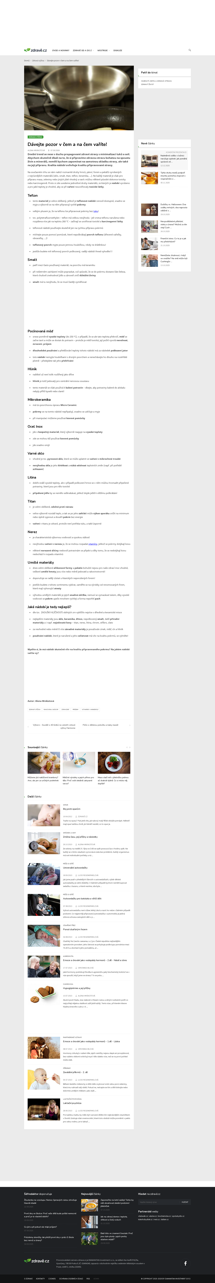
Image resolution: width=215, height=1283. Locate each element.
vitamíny (92, 543)
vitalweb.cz (143, 1216)
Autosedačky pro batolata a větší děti (82, 898)
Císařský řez (69, 925)
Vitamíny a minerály (90, 710)
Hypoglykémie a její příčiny (76, 988)
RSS (88, 1279)
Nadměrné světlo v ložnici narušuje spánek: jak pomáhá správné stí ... (174, 158)
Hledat (185, 1202)
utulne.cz (153, 1216)
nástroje (103, 50)
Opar (65, 805)
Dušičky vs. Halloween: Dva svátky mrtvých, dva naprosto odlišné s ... (174, 207)
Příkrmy (67, 1068)
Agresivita (68, 956)
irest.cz (157, 1219)
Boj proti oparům (71, 809)
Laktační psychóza (72, 1099)
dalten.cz (164, 1219)
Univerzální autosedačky (75, 867)
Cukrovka (68, 984)
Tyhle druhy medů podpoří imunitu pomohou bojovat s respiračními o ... (173, 175)
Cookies (52, 1279)
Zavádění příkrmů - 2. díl (75, 1072)
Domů (27, 60)
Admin (96, 1279)
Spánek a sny (69, 833)
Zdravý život (147, 84)
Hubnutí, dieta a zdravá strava (156, 81)
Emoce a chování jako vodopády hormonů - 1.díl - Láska (91, 1041)
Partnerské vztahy (72, 1037)
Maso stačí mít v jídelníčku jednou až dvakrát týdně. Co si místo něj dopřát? (113, 780)
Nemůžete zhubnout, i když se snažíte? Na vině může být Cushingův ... (174, 258)
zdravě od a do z (82, 50)
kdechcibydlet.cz (145, 1219)
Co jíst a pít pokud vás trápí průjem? (40, 1227)
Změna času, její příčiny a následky (80, 837)
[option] (43, 768)
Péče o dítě (68, 863)
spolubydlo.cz (178, 1216)
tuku (95, 211)
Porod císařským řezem (75, 929)
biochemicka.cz (164, 1216)
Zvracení (65, 710)
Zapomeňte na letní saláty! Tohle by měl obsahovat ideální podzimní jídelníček (117, 1203)
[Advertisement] (107, 23)
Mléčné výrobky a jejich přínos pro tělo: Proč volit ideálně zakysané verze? (78, 780)
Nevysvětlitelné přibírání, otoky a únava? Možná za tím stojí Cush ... (174, 224)
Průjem (75, 710)
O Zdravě (28, 1279)
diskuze (117, 50)
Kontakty (40, 1279)
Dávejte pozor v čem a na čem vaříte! (63, 60)
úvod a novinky (60, 50)
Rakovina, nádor (51, 710)
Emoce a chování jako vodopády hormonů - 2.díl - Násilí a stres (95, 960)
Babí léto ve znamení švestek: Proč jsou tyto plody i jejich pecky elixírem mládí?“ (117, 1236)
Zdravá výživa (38, 60)
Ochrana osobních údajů (71, 1279)
